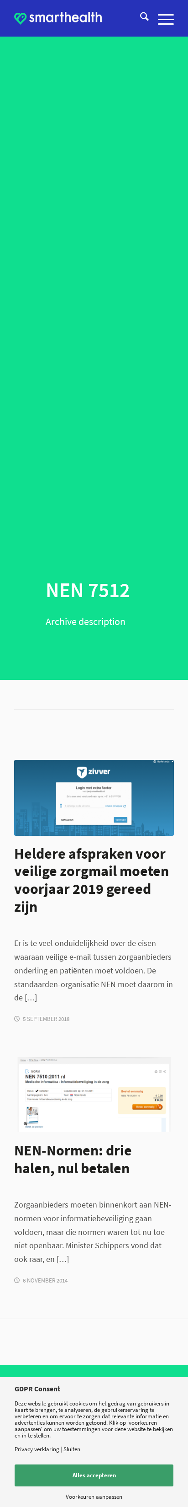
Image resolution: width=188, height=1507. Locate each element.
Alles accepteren (94, 1475)
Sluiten (71, 1449)
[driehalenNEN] (94, 1095)
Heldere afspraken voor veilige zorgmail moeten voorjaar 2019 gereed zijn (91, 880)
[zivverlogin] (94, 797)
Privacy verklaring (37, 1449)
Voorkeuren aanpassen (94, 1497)
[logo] (58, 18)
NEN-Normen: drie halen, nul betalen (73, 1159)
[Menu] (161, 18)
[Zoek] (140, 18)
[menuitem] (140, 18)
